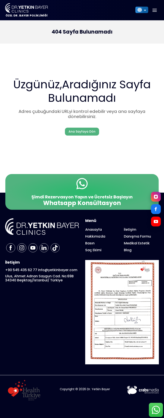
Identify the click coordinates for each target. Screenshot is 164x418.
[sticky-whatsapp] (156, 410)
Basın (90, 243)
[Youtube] (32, 247)
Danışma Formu (137, 236)
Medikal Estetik (137, 243)
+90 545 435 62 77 (21, 270)
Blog (128, 250)
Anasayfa (93, 229)
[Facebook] (156, 209)
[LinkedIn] (44, 247)
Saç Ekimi (93, 250)
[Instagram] (156, 197)
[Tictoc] (55, 247)
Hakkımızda (95, 236)
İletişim (130, 229)
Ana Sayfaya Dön (82, 131)
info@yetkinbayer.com (57, 270)
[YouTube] (156, 221)
